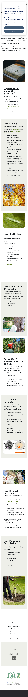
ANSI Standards (16, 129)
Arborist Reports (11, 108)
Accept (14, 27)
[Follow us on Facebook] (17, 638)
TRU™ (8, 408)
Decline (14, 31)
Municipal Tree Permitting (13, 106)
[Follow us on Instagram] (14, 638)
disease (17, 501)
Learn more (9, 264)
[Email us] (10, 638)
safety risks (9, 501)
